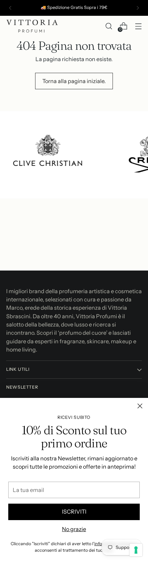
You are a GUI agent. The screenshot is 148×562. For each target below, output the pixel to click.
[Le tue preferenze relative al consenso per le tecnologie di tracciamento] (135, 550)
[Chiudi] (140, 406)
